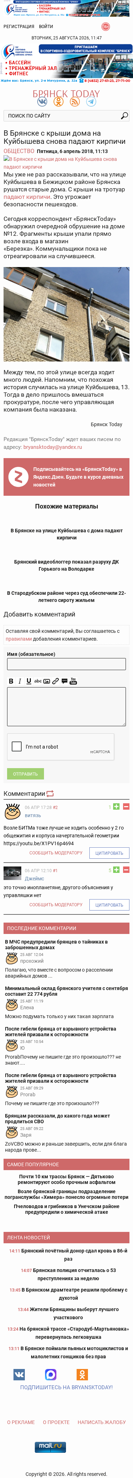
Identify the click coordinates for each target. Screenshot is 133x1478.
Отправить (25, 774)
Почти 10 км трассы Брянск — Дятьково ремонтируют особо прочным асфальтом (67, 1179)
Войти (46, 26)
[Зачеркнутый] (38, 681)
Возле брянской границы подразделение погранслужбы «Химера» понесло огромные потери (66, 1194)
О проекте (56, 1422)
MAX (50, 1374)
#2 (55, 807)
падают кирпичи (27, 196)
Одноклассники (82, 1374)
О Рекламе (21, 1422)
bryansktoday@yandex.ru (52, 447)
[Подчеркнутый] (29, 681)
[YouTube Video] (73, 681)
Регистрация (19, 26)
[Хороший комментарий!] (116, 806)
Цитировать (109, 853)
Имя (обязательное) (31, 654)
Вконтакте (19, 1374)
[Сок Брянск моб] (66, 63)
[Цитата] (64, 681)
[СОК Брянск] (66, 8)
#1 (55, 870)
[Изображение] (47, 681)
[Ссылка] (55, 681)
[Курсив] (20, 681)
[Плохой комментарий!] (126, 806)
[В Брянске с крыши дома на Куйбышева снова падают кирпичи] (66, 163)
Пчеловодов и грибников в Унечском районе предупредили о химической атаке (67, 1209)
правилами (19, 639)
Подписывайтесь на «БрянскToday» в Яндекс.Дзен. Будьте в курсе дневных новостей (78, 477)
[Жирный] (11, 681)
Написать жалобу (102, 1422)
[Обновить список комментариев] (50, 793)
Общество (19, 151)
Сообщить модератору (56, 853)
